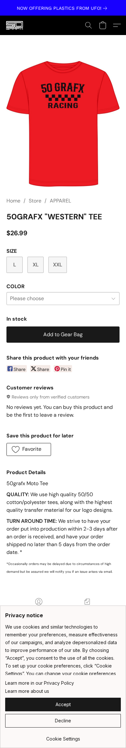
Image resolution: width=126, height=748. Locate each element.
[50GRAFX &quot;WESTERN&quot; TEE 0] (63, 124)
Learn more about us (27, 691)
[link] (63, 8)
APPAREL (60, 200)
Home (13, 200)
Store (35, 200)
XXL (57, 264)
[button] (15, 25)
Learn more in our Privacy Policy (39, 683)
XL (36, 264)
